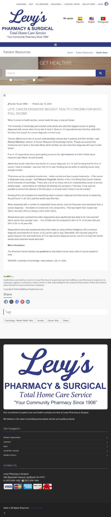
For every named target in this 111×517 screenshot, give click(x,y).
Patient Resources (84, 52)
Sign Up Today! (88, 4)
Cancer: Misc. (53, 320)
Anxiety (41, 320)
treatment (69, 154)
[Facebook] (106, 4)
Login (100, 4)
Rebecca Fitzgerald (47, 179)
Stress (66, 320)
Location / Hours (72, 4)
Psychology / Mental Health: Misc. (19, 320)
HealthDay (22, 289)
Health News (20, 79)
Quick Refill (56, 4)
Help (31, 4)
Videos (40, 79)
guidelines (44, 251)
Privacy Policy (9, 455)
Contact (7, 442)
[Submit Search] (100, 73)
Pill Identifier (42, 4)
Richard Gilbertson (16, 141)
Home (70, 52)
